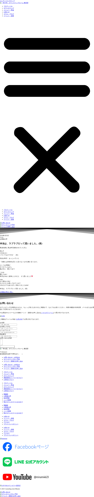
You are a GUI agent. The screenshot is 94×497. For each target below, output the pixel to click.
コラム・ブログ (9, 14)
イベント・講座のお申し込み (13, 361)
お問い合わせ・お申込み (12, 357)
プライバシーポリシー (11, 424)
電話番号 (3, 334)
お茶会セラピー (9, 379)
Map (20, 354)
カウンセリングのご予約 (12, 359)
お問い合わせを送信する (7, 346)
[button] (47, 112)
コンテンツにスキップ (7, 1)
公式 (17, 319)
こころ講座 (7, 400)
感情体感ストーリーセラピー (13, 377)
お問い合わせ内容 (6, 338)
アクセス (7, 422)
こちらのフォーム (47, 312)
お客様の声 (7, 396)
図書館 (6, 394)
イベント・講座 (9, 16)
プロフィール (8, 6)
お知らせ (7, 12)
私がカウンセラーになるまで (13, 402)
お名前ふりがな (5, 326)
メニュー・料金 (9, 10)
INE (21, 319)
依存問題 (7, 398)
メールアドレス (5, 330)
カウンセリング (9, 8)
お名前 (2, 322)
